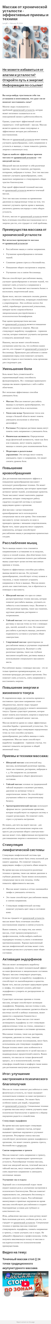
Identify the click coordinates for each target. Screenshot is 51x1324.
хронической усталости (23, 110)
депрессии (22, 1145)
